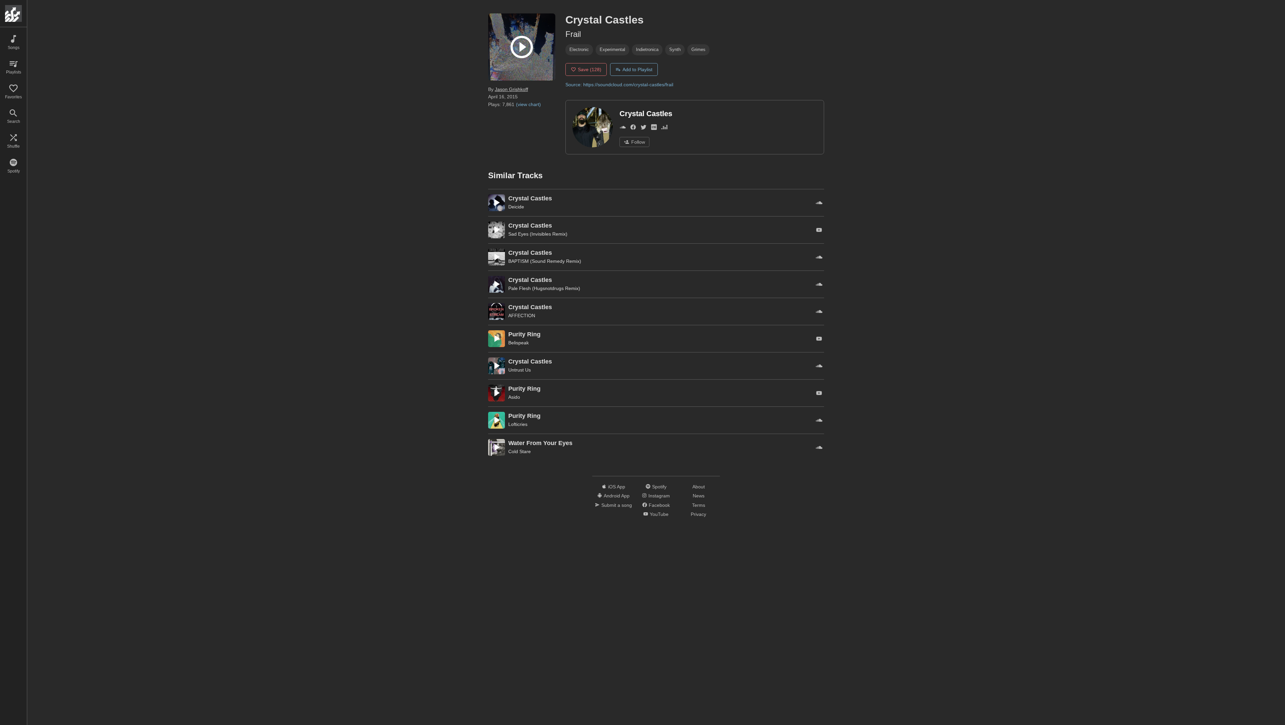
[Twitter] (643, 128)
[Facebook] (633, 128)
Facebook (659, 505)
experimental (612, 49)
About (698, 486)
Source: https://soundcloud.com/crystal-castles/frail (619, 84)
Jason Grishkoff (511, 89)
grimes (698, 49)
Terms (698, 505)
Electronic (579, 49)
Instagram (659, 495)
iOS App (616, 486)
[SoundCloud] (622, 128)
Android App (617, 495)
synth (675, 49)
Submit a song (616, 505)
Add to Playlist (637, 69)
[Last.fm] (654, 128)
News (698, 495)
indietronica (647, 49)
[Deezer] (664, 128)
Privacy (698, 514)
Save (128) (589, 69)
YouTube (659, 514)
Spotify (659, 486)
